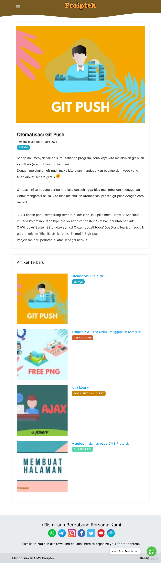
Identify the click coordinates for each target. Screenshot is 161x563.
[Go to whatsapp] (151, 551)
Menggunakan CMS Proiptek (33, 558)
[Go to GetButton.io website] (151, 559)
